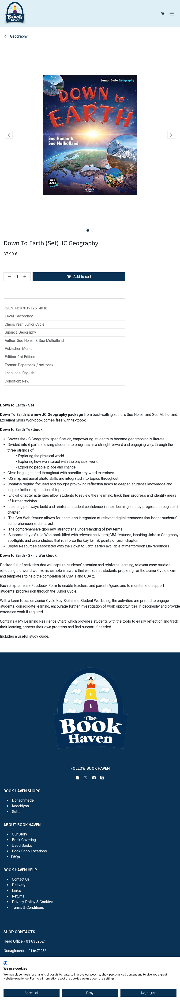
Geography (18, 36)
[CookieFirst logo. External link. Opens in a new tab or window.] (5, 963)
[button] (9, 135)
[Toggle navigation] (171, 14)
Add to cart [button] (81, 276)
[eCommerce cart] (162, 13)
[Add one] (25, 277)
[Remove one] (8, 277)
